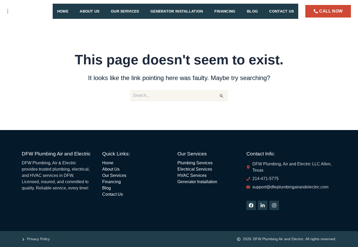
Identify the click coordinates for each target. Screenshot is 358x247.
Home (62, 11)
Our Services (125, 11)
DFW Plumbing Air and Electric (56, 153)
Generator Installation (176, 11)
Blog (252, 11)
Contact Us (281, 11)
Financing (225, 11)
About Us (89, 11)
